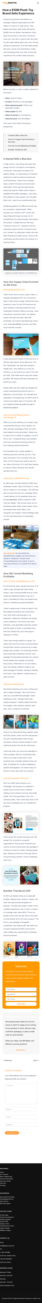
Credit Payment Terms (7, 1226)
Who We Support (5, 1203)
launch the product (10, 408)
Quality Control (4, 1224)
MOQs (18, 324)
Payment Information (6, 1179)
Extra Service (4, 1201)
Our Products (4, 1174)
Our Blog (2, 1185)
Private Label (4, 1215)
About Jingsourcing (6, 1176)
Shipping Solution (5, 1219)
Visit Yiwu (3, 1183)
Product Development (7, 1217)
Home (2, 1172)
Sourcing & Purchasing (7, 1197)
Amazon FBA (4, 1221)
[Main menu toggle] (38, 3)
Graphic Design (5, 1228)
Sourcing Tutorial (5, 1181)
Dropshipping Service (6, 1199)
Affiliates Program (5, 1230)
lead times (13, 500)
